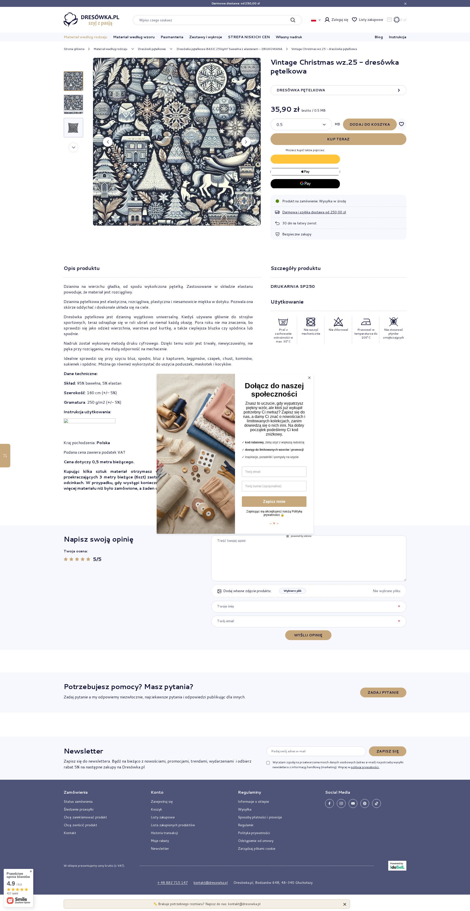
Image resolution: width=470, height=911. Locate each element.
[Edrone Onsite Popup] (235, 455)
